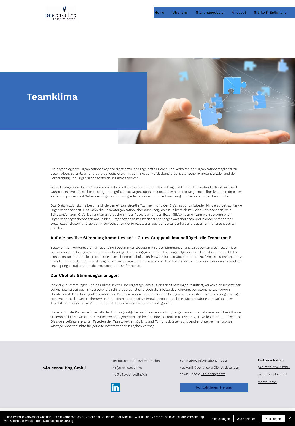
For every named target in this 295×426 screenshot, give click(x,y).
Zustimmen (273, 418)
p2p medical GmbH (272, 374)
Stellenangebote (213, 374)
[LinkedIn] (115, 387)
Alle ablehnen (246, 418)
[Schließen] (289, 419)
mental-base (267, 382)
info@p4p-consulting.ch (129, 374)
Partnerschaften (271, 360)
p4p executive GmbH (274, 367)
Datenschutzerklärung (58, 420)
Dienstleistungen (226, 368)
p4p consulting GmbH (64, 367)
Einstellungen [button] (221, 418)
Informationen (208, 361)
